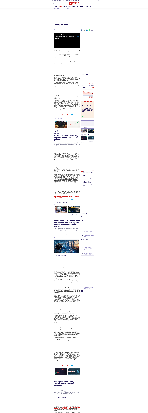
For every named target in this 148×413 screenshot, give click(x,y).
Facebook (82, 30)
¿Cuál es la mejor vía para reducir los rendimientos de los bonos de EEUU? (88, 175)
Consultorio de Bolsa (91, 124)
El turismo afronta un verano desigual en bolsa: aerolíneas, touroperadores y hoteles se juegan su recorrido (66, 359)
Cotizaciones (83, 123)
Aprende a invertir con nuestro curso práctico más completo (64, 362)
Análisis (83, 241)
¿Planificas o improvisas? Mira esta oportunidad (73, 376)
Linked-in (87, 30)
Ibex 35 (56, 0)
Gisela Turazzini (63, 29)
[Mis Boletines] (72, 114)
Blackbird (72, 29)
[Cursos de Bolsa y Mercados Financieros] (67, 114)
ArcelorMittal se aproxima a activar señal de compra (88, 117)
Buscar (53, 3)
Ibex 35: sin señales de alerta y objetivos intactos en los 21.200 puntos (88, 184)
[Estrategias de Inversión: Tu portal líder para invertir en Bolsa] (74, 3)
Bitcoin (76, 0)
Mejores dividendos (68, 0)
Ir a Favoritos (91, 83)
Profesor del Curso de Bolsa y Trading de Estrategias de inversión (64, 148)
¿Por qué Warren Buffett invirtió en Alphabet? (66, 313)
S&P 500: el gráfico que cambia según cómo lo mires (88, 254)
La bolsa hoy (53, 0)
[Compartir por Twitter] (84, 30)
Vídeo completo (85, 33)
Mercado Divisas (59, 0)
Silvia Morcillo (63, 237)
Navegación (51, 3)
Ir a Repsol (91, 97)
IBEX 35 (63, 153)
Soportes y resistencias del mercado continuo (88, 288)
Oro (77, 0)
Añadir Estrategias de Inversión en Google (60, 151)
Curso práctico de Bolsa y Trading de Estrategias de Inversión (60, 130)
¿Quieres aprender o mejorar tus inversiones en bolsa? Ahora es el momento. (61, 377)
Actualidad (87, 241)
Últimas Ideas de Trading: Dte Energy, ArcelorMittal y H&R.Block (88, 172)
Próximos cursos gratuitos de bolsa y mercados (89, 285)
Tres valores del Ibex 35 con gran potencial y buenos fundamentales (88, 244)
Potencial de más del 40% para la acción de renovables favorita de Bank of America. (67, 350)
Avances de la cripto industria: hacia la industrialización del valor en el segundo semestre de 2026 (88, 181)
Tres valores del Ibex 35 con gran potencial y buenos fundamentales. (67, 322)
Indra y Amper (64, 0)
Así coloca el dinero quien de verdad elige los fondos (73, 215)
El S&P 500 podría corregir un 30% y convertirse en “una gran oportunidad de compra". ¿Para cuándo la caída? (88, 249)
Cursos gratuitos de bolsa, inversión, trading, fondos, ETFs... (61, 215)
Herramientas (83, 119)
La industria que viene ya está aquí (88, 186)
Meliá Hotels (72, 0)
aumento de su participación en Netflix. (72, 297)
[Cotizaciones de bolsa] (62, 114)
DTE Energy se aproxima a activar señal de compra (88, 114)
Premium (91, 241)
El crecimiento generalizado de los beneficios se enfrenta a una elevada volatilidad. (66, 276)
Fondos (87, 123)
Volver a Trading (59, 118)
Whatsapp (89, 30)
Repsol (55, 50)
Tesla (79, 0)
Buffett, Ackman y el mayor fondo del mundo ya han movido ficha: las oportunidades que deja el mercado (88, 178)
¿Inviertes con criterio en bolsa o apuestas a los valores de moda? (73, 130)
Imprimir (92, 30)
